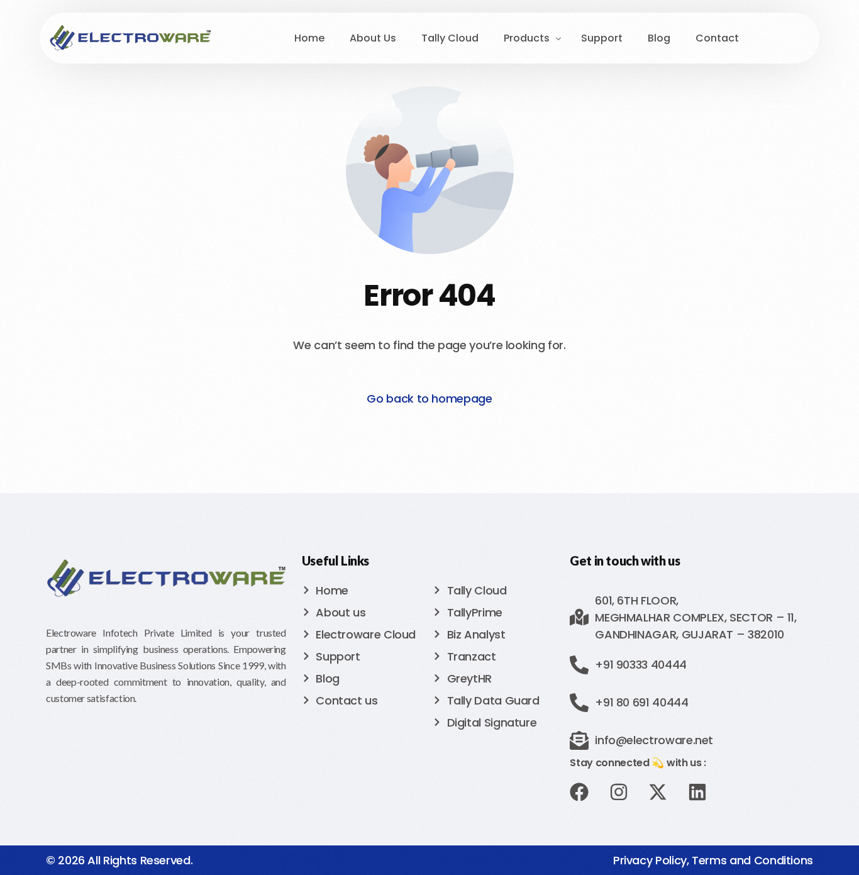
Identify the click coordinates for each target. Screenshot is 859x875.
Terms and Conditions (752, 860)
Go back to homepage (429, 398)
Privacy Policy (650, 860)
